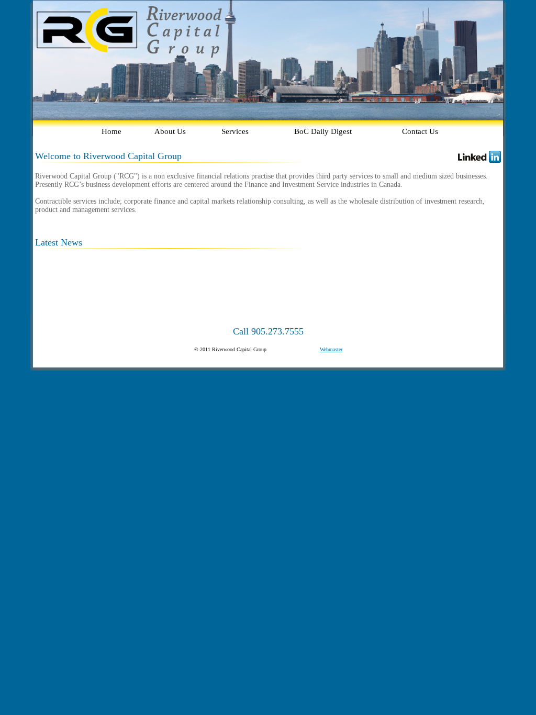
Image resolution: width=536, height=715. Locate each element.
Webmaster (331, 349)
